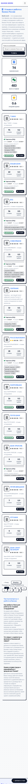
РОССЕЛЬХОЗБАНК (17, 338)
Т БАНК (13, 116)
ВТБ (11, 200)
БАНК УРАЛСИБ (16, 446)
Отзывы (21, 155)
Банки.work (7, 3)
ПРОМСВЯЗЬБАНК (17, 487)
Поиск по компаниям (9, 45)
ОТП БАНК (14, 517)
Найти (15, 53)
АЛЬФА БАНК (15, 164)
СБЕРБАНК (14, 288)
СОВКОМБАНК (15, 241)
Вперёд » (16, 582)
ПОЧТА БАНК (15, 415)
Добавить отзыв (20, 780)
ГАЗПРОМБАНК (16, 385)
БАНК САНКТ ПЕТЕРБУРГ (15, 549)
